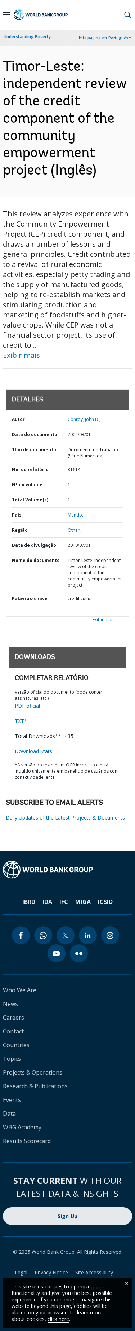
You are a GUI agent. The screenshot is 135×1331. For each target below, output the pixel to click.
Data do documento (34, 434)
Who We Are (19, 990)
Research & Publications (35, 1086)
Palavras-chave (30, 599)
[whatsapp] (43, 935)
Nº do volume (27, 485)
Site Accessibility (94, 1272)
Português (118, 37)
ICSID (105, 902)
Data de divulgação (34, 545)
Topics (12, 1059)
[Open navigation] (6, 15)
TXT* (21, 720)
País (17, 515)
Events (12, 1100)
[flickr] (79, 953)
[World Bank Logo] (41, 14)
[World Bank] (67, 870)
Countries (16, 1045)
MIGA (83, 902)
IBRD (28, 902)
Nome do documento (36, 560)
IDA (47, 902)
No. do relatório (30, 469)
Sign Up (68, 1216)
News (10, 1004)
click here (58, 1318)
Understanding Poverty (27, 37)
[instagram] (110, 935)
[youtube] (57, 953)
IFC (63, 902)
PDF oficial (27, 705)
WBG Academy (22, 1127)
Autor (18, 419)
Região (20, 530)
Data (9, 1113)
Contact (13, 1031)
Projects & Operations (32, 1072)
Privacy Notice (51, 1272)
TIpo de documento (34, 450)
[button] (127, 14)
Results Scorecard (27, 1141)
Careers (13, 1018)
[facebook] (21, 935)
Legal (21, 1272)
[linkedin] (88, 935)
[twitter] (66, 935)
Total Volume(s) (30, 500)
